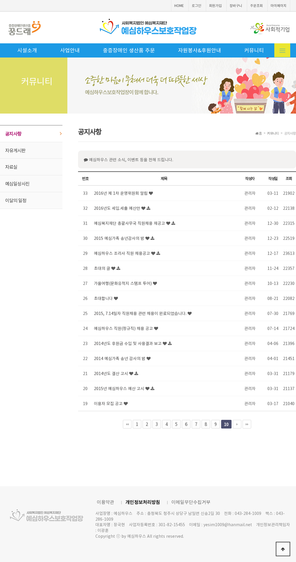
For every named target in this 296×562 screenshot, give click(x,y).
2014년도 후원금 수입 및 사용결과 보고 (128, 343)
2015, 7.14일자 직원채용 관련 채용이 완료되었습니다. (141, 313)
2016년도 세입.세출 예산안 (117, 208)
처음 (127, 424)
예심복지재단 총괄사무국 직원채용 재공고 (130, 223)
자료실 (11, 166)
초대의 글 (102, 268)
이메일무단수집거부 (190, 501)
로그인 (196, 5)
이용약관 (105, 501)
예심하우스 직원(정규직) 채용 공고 (124, 328)
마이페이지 (278, 5)
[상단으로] (283, 549)
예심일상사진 (17, 183)
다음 (237, 424)
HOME (179, 5)
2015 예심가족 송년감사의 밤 (119, 238)
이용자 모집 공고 (109, 403)
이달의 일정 (15, 200)
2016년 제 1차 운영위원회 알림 (121, 193)
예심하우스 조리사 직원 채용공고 (122, 253)
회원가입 (215, 5)
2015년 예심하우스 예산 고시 (119, 388)
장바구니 (236, 5)
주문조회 (256, 5)
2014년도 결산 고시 (111, 373)
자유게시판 (15, 150)
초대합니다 (104, 298)
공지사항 (13, 133)
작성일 (273, 178)
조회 (289, 178)
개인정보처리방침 (142, 501)
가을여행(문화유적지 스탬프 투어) (123, 283)
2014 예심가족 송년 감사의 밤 (120, 358)
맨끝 (247, 424)
